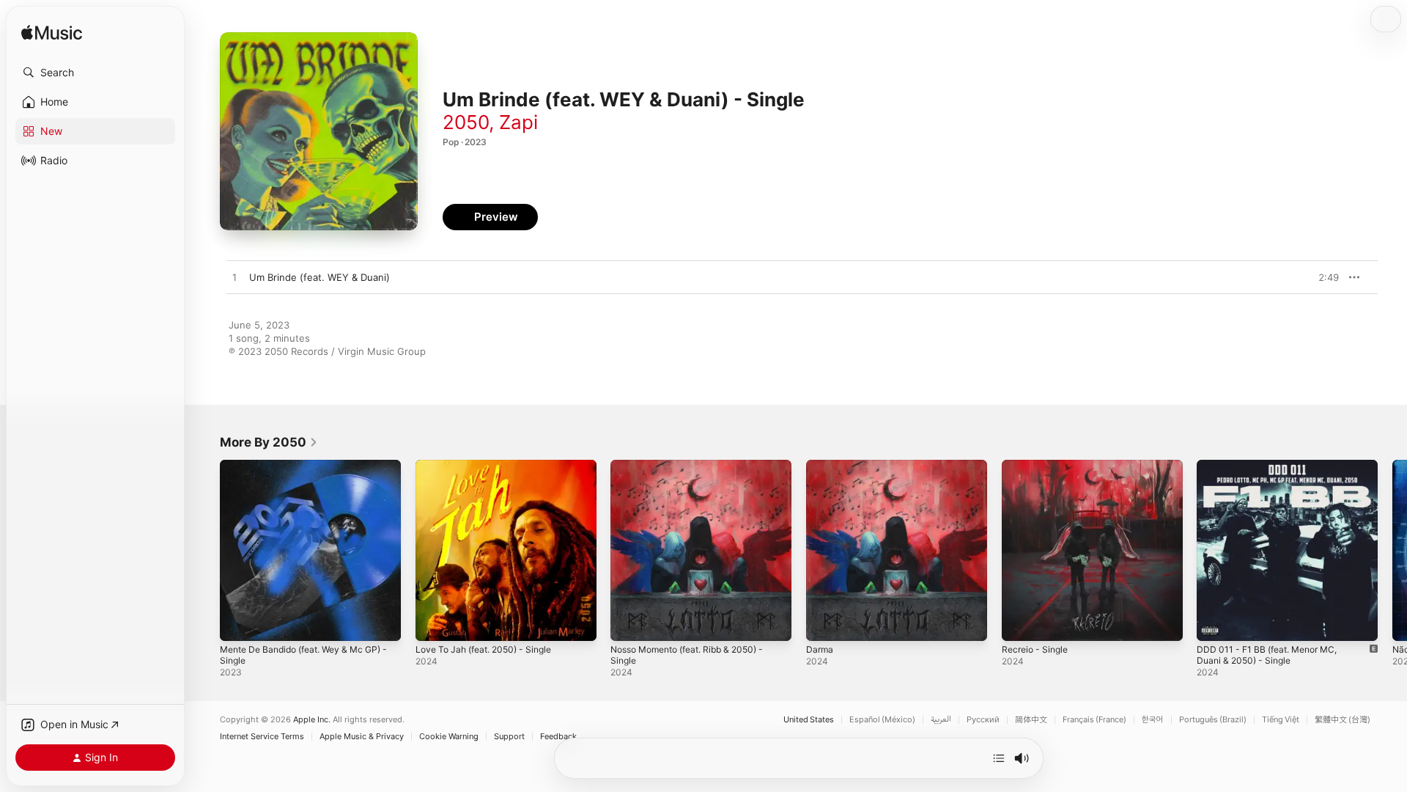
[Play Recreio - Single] (1020, 623)
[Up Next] (999, 758)
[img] (51, 33)
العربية (941, 720)
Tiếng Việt (1280, 720)
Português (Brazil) (1213, 720)
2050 (466, 122)
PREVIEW (1323, 277)
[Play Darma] (824, 623)
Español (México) (882, 720)
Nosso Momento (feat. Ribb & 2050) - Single (696, 471)
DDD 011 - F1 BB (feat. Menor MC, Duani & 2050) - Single (1274, 471)
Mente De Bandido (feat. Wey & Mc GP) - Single (310, 471)
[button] (95, 72)
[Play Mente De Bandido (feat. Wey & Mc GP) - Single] (238, 623)
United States (808, 720)
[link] (269, 442)
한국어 (1153, 720)
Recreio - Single (1038, 466)
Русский (983, 720)
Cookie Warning (449, 737)
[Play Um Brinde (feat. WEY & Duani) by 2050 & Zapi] (234, 278)
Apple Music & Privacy (362, 737)
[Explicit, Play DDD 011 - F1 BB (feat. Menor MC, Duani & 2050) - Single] (1215, 623)
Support (509, 737)
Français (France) (1094, 720)
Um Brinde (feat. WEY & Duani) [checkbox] (319, 277)
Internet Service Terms (262, 737)
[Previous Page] (205, 550)
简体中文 (1031, 720)
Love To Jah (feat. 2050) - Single (491, 466)
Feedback (558, 737)
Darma (820, 466)
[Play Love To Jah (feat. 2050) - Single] (434, 623)
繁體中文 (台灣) (1342, 720)
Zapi (518, 122)
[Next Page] (1392, 550)
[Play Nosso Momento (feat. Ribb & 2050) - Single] (629, 623)
